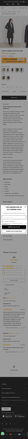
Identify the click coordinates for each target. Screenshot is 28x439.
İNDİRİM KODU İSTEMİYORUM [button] (14, 231)
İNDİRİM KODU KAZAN (14, 227)
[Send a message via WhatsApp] (2, 433)
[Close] (25, 207)
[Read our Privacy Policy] (25, 224)
